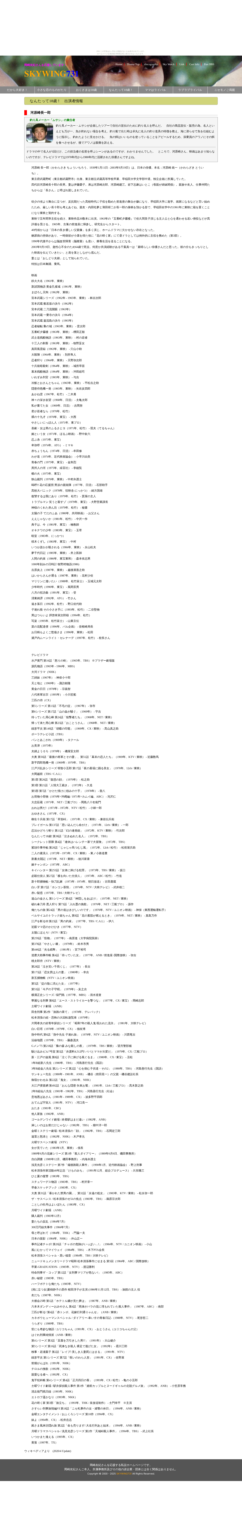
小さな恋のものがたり (52, 89)
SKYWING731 (124, 1473)
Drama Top (133, 64)
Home (119, 64)
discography (151, 64)
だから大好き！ (17, 89)
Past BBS (209, 64)
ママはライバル (155, 89)
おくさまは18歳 (86, 89)
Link (181, 64)
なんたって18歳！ (121, 89)
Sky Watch (169, 64)
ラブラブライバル (190, 89)
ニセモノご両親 (224, 89)
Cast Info (194, 64)
